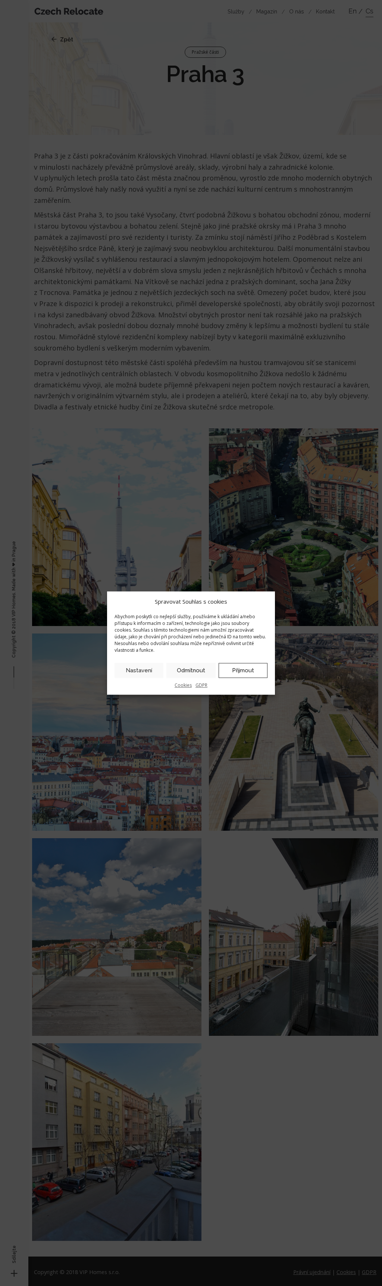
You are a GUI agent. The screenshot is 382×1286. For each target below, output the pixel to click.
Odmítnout (191, 670)
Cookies (183, 685)
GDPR (201, 685)
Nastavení (139, 670)
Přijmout (243, 670)
